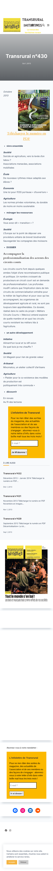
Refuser (23, 862)
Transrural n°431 (12, 496)
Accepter (12, 862)
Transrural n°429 (12, 518)
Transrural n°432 (12, 473)
